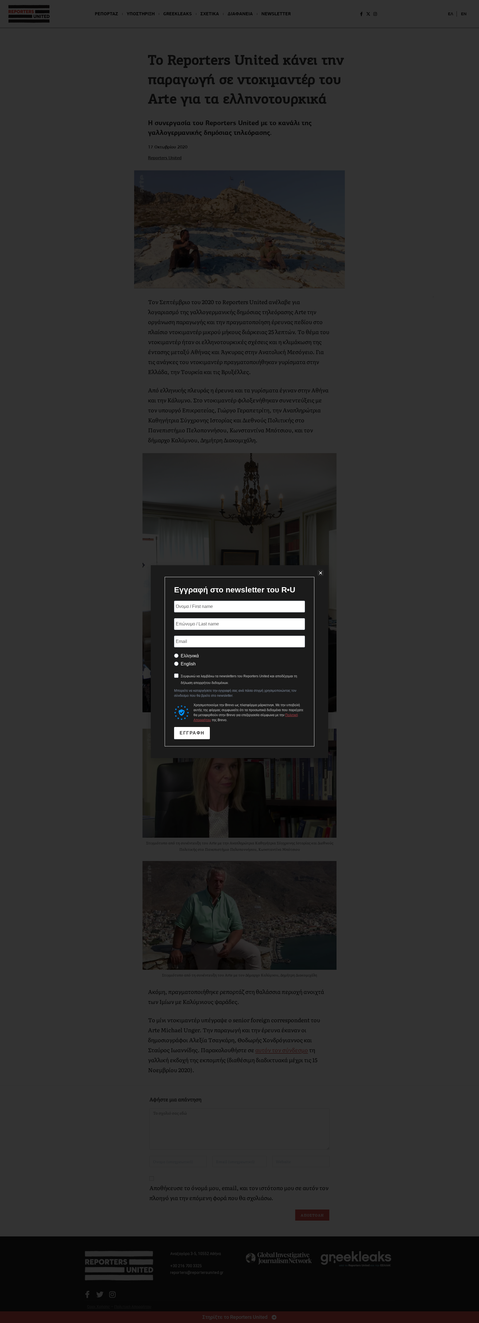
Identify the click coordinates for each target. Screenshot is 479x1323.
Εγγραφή (192, 733)
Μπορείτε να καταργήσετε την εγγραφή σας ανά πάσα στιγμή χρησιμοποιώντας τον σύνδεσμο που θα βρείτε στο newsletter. (235, 693)
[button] (321, 573)
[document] (239, 661)
